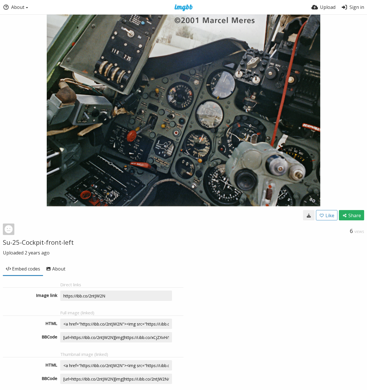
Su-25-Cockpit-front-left (38, 242)
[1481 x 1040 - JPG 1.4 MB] (309, 215)
